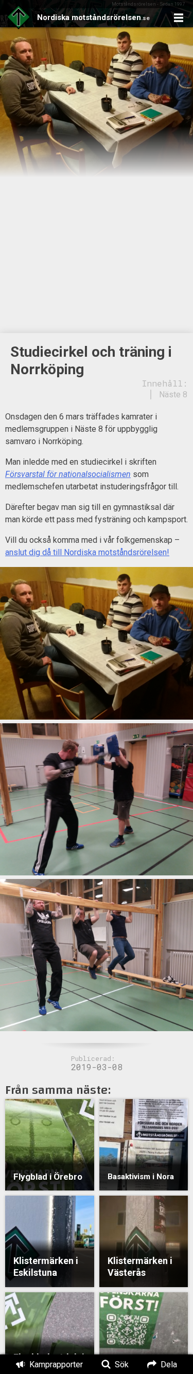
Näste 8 (173, 394)
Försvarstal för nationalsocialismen (68, 474)
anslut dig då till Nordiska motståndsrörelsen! (87, 552)
